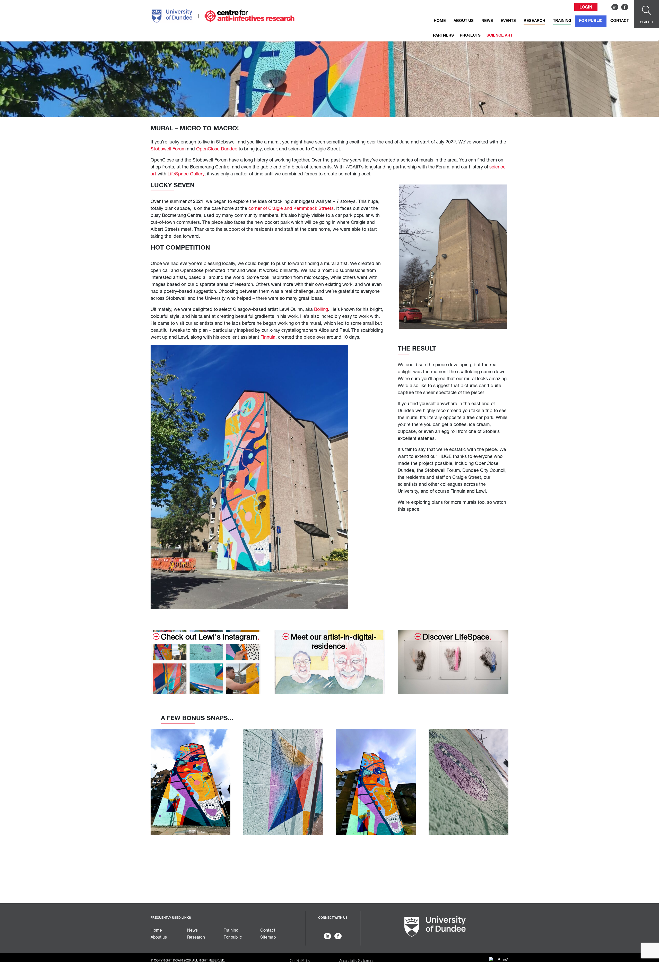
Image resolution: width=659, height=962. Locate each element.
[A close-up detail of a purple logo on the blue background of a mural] (468, 782)
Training (562, 21)
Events (508, 21)
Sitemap (268, 937)
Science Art (500, 35)
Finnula (268, 337)
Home (440, 21)
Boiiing (321, 309)
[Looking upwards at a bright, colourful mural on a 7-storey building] (190, 782)
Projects (470, 35)
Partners (443, 35)
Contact (619, 21)
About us (464, 21)
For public (591, 21)
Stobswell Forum (168, 149)
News (487, 21)
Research (534, 21)
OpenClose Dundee (216, 149)
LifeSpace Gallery (186, 174)
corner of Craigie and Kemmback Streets (291, 208)
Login (585, 7)
